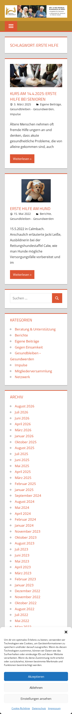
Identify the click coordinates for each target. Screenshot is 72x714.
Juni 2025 (22, 459)
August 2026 (24, 406)
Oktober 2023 (26, 537)
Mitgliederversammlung (33, 371)
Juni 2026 (22, 418)
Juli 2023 (21, 549)
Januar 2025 (24, 489)
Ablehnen (36, 688)
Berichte (45, 214)
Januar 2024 (24, 525)
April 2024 (23, 513)
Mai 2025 (22, 466)
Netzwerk (22, 377)
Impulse (15, 114)
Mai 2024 (22, 507)
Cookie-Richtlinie (21, 708)
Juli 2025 (21, 453)
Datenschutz (39, 708)
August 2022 (24, 609)
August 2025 (24, 447)
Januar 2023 (24, 585)
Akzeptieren (36, 677)
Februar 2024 (25, 519)
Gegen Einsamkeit (29, 347)
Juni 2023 (22, 555)
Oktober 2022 (26, 603)
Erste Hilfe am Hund (30, 208)
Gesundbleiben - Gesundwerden (32, 109)
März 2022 (23, 626)
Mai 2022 (22, 620)
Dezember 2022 (27, 591)
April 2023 (23, 567)
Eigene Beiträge (50, 104)
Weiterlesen (21, 159)
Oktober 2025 (26, 442)
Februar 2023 (25, 579)
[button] (66, 632)
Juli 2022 (21, 614)
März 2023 (23, 573)
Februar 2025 (25, 483)
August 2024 (24, 501)
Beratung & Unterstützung (35, 329)
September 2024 (28, 495)
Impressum (54, 708)
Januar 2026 (24, 436)
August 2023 (24, 543)
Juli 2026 (21, 412)
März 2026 (23, 430)
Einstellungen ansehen (36, 699)
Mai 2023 (22, 561)
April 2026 (23, 424)
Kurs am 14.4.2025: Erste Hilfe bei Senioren (33, 96)
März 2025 (23, 477)
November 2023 (27, 531)
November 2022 (27, 597)
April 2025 (23, 471)
